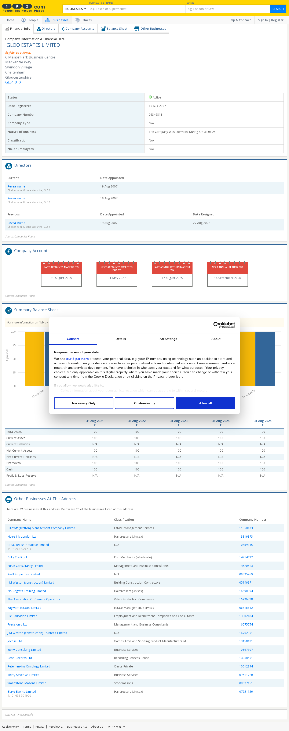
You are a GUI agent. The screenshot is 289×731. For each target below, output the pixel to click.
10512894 (246, 666)
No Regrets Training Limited (26, 591)
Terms (27, 726)
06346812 (246, 608)
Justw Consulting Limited (24, 650)
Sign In (263, 20)
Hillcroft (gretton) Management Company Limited (41, 528)
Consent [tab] (73, 338)
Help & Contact (239, 20)
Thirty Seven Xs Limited (23, 675)
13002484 (246, 616)
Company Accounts (80, 28)
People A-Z (56, 726)
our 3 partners (77, 358)
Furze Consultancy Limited (25, 566)
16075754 (246, 624)
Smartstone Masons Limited (26, 683)
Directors (48, 28)
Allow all (205, 403)
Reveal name (16, 186)
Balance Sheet (117, 28)
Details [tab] (121, 338)
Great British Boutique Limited (28, 545)
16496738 (246, 599)
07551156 (246, 691)
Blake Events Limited (21, 691)
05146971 (246, 582)
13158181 (246, 641)
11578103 (246, 528)
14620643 (246, 566)
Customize (142, 403)
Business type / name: (101, 2)
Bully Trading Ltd (18, 557)
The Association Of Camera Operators (33, 599)
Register (277, 20)
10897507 (246, 650)
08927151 (246, 683)
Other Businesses (153, 28)
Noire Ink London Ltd (22, 536)
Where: (190, 2)
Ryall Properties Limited (23, 574)
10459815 (246, 545)
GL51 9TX (13, 82)
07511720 (246, 675)
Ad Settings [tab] (168, 338)
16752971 (246, 633)
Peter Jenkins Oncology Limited (28, 666)
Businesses (60, 20)
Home (10, 20)
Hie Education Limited (22, 616)
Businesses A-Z (77, 726)
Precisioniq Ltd (17, 624)
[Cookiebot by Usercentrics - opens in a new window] (216, 325)
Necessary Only (83, 403)
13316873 (246, 536)
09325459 (246, 574)
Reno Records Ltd (19, 658)
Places (87, 20)
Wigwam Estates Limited (24, 608)
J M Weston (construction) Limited (30, 582)
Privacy (40, 726)
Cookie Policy (10, 726)
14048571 (246, 658)
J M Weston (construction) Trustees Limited (37, 633)
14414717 (246, 557)
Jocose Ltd (14, 641)
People (33, 20)
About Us (97, 726)
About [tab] (216, 338)
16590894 (246, 591)
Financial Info (20, 28)
